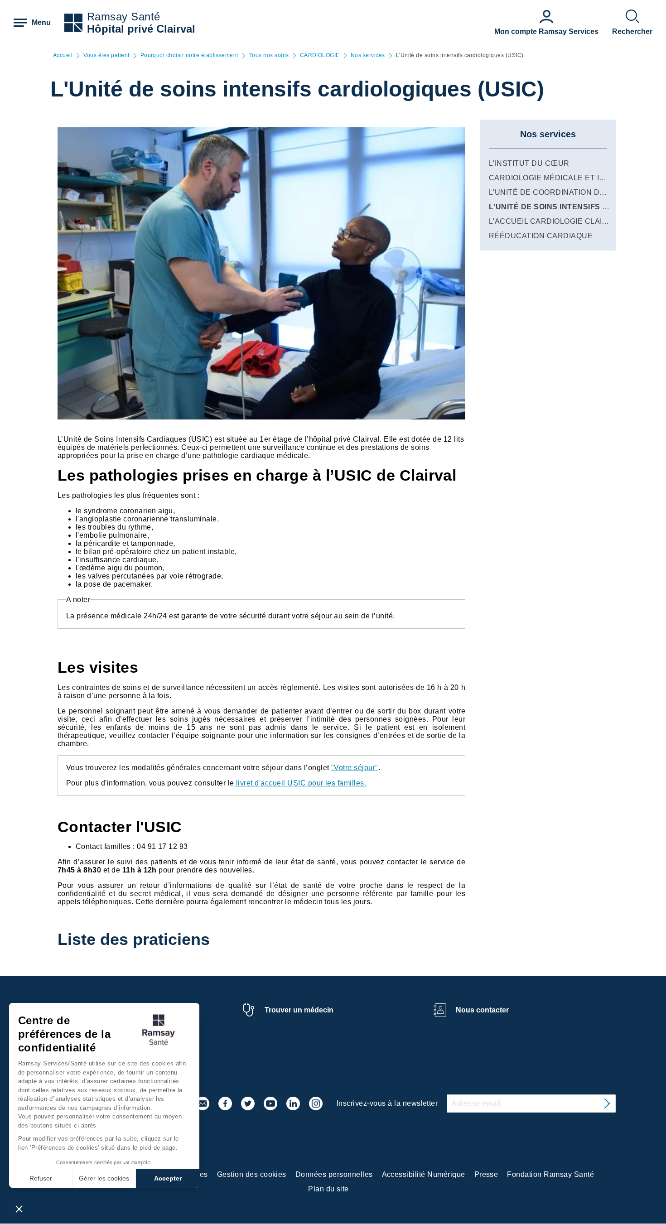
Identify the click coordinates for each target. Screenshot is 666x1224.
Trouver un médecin (299, 1010)
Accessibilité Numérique (423, 1174)
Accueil (62, 55)
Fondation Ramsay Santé (550, 1174)
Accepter (168, 1178)
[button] (19, 1208)
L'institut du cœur (529, 163)
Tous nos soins (269, 55)
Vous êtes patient (106, 55)
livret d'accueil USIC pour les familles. (300, 783)
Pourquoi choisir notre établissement (189, 55)
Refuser (40, 1178)
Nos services (368, 55)
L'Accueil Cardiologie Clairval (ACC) (567, 221)
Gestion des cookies (251, 1174)
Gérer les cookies (104, 1178)
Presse (486, 1174)
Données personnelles (334, 1174)
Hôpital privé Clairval (141, 29)
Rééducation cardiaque (541, 236)
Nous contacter (482, 1010)
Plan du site (328, 1189)
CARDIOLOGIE (320, 55)
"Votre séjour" (354, 767)
